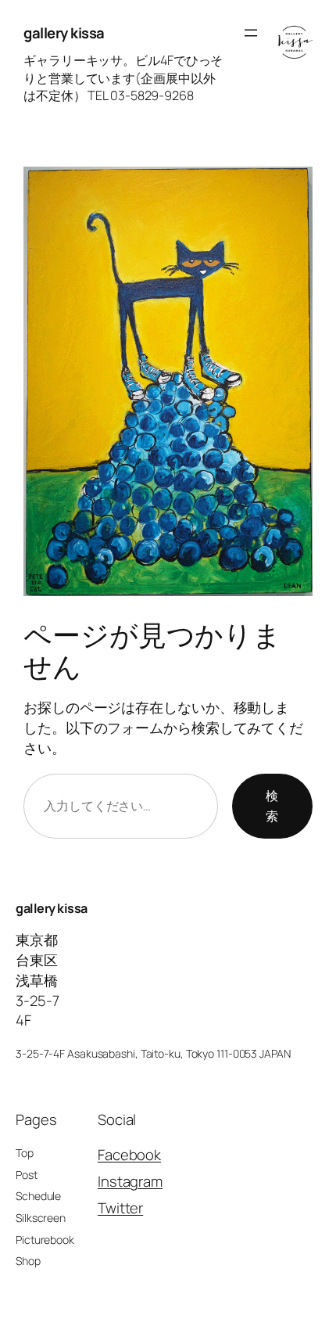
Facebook (129, 1155)
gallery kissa (64, 33)
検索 (272, 806)
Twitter (120, 1208)
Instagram (130, 1181)
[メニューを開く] (250, 32)
